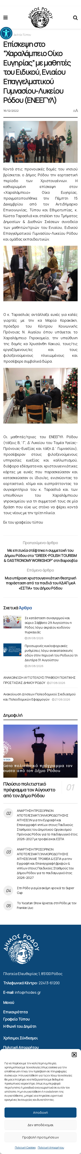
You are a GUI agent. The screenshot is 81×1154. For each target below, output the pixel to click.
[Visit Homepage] (40, 17)
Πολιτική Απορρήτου (51, 1148)
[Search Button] (75, 17)
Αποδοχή (40, 1112)
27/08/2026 (57, 683)
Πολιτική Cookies (25, 1148)
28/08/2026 (35, 638)
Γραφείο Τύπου (16, 1019)
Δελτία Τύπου (22, 35)
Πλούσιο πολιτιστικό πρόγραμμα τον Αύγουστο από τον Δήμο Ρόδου (29, 790)
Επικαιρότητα (15, 1011)
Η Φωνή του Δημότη (19, 1026)
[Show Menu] (5, 17)
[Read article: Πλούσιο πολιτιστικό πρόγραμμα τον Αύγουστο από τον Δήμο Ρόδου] (40, 751)
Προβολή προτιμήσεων (40, 1137)
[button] (6, 33)
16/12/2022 (11, 111)
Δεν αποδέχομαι (41, 1125)
